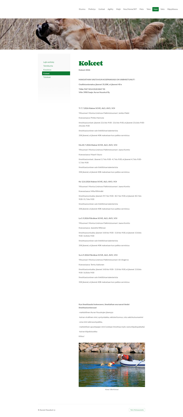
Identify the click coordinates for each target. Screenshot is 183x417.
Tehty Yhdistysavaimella (137, 410)
